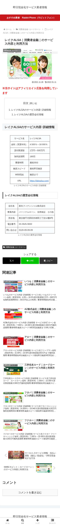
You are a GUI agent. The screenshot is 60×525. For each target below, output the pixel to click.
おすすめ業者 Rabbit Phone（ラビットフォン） (31, 17)
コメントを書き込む (30, 492)
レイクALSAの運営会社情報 (29, 114)
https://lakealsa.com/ (39, 181)
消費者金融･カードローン (16, 247)
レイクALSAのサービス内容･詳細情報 (31, 109)
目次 (25, 103)
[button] (48, 260)
